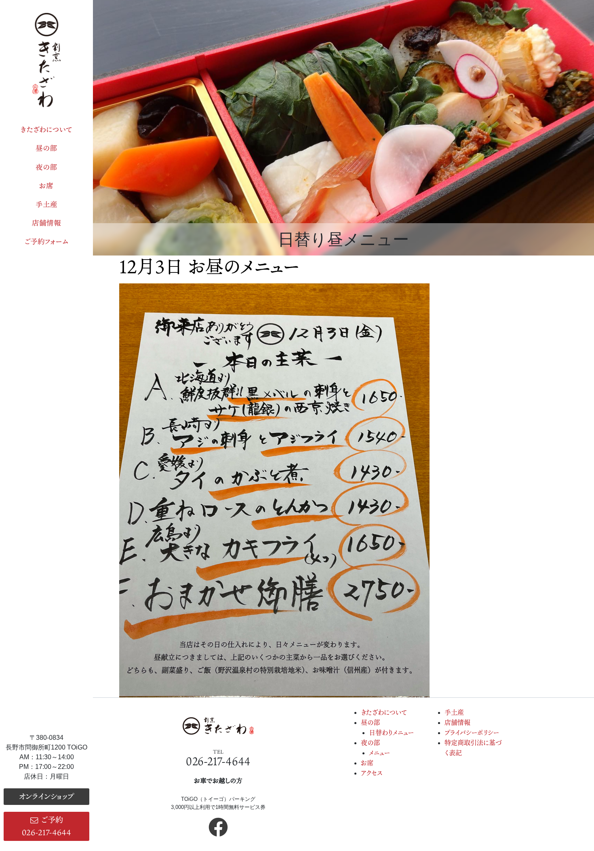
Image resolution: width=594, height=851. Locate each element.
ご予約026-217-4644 (46, 826)
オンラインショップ (46, 796)
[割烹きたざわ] (46, 60)
